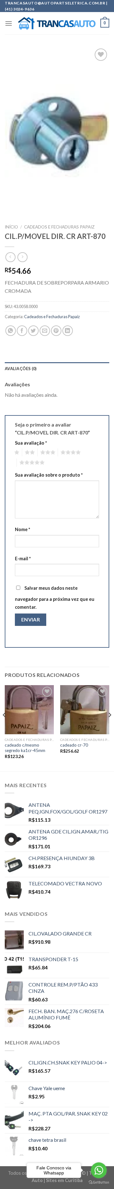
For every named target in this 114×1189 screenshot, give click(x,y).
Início (11, 226)
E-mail (23, 558)
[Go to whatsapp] (99, 1170)
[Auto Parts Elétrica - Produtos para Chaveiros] (57, 23)
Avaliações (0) (21, 368)
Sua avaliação (31, 443)
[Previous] (4, 727)
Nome (22, 529)
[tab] (57, 368)
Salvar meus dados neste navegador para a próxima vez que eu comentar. (54, 597)
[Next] (109, 727)
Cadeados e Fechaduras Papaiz (59, 226)
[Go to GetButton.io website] (99, 1182)
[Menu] (8, 23)
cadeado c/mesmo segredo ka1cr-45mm (25, 747)
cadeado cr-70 (74, 745)
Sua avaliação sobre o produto (49, 475)
